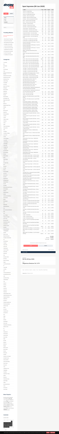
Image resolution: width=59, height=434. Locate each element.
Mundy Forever (5, 310)
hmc (12, 401)
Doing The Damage (6, 216)
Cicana (4, 122)
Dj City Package (5, 171)
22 (11, 425)
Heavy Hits (5, 253)
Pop (4, 330)
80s (4, 64)
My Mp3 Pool (5, 312)
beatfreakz (7, 397)
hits (11, 401)
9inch (4, 71)
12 (7, 424)
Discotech (4, 166)
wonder (8, 409)
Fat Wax (4, 232)
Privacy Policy (41, 269)
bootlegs (4, 398)
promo (8, 405)
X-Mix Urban (5, 389)
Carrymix (4, 115)
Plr (3, 328)
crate (8, 399)
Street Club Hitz (5, 359)
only (11, 403)
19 (7, 425)
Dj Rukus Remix (5, 192)
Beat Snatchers (5, 89)
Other (4, 317)
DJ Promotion (5, 188)
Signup (11, 13)
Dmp (4, 211)
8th (3, 397)
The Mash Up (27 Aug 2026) (8, 51)
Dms (4, 213)
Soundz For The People (7, 356)
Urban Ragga (5, 380)
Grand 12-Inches (5, 249)
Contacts (5, 22)
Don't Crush (5, 218)
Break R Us (5, 112)
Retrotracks (5, 352)
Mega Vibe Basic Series (7, 293)
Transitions (5, 371)
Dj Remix (4, 190)
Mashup (4, 286)
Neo (4, 314)
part (4, 405)
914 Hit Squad (5, 69)
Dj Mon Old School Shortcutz (7, 187)
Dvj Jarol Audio (5, 220)
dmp (4, 401)
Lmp (4, 281)
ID (3, 265)
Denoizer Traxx (5, 162)
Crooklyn (10, 399)
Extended (4, 227)
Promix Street (5, 335)
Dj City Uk (4, 173)
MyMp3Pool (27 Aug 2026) (8, 49)
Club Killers (5, 131)
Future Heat (5, 244)
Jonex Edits (5, 267)
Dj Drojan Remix (5, 180)
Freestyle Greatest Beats (7, 237)
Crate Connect (5, 141)
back (5, 397)
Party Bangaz (5, 321)
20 (8, 425)
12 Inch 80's (5, 62)
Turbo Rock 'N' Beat (6, 373)
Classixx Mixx (5, 127)
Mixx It (4, 307)
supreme (4, 408)
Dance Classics (5, 159)
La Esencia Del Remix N (7, 272)
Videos (4, 382)
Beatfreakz (5, 91)
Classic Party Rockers (6, 126)
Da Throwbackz (5, 152)
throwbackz (9, 408)
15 (11, 424)
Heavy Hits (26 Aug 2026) (8, 40)
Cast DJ (4, 117)
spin (11, 406)
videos (5, 409)
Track (4, 366)
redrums (12, 405)
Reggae (4, 345)
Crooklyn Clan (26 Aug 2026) (8, 47)
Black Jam (5, 103)
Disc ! (4, 164)
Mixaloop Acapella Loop (7, 302)
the (7, 408)
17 (4, 425)
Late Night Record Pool (7, 274)
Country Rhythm (6, 138)
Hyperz (4, 262)
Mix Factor (5, 300)
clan (9, 398)
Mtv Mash (4, 309)
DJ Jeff (4, 183)
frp (8, 401)
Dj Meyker (5, 185)
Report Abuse (45, 269)
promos (10, 405)
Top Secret (5, 364)
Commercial (5, 134)
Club (4, 129)
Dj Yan (4, 199)
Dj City (4, 169)
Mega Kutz (5, 291)
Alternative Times (6, 79)
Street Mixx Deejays (6, 361)
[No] (57, 432)
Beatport (4, 94)
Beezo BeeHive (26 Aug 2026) (8, 42)
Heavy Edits (5, 251)
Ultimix (4, 375)
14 (10, 424)
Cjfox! (4, 124)
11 (5, 424)
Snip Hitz (4, 354)
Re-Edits (4, 340)
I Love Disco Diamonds (6, 263)
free (7, 401)
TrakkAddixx (5, 370)
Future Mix (5, 246)
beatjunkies (11, 397)
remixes (7, 406)
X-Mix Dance (5, 387)
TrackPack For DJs (6, 368)
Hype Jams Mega (6, 260)
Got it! (48, 432)
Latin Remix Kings (6, 277)
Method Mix (5, 298)
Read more (53, 432)
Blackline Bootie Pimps (6, 105)
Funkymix (4, 242)
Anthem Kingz (5, 80)
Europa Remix (5, 223)
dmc (12, 399)
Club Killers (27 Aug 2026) (9, 54)
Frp (3, 239)
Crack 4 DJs (5, 140)
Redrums (4, 342)
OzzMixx (4, 319)
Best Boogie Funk (6, 98)
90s (4, 67)
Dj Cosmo (4, 176)
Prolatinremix (5, 331)
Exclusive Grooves (6, 225)
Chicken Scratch (5, 119)
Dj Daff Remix (5, 178)
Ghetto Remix (5, 248)
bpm (4, 108)
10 (4, 424)
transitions (12, 408)
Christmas (5, 120)
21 (10, 425)
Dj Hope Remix (5, 181)
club (11, 398)
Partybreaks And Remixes (7, 324)
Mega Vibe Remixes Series (7, 295)
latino (10, 402)
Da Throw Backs (5, 150)
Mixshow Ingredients (6, 303)
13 (8, 424)
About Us (30, 269)
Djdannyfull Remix (6, 206)
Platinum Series (5, 326)
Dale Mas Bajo (5, 155)
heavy (10, 401)
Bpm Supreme (5, 110)
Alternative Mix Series (6, 77)
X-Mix (4, 385)
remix (4, 406)
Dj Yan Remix (5, 201)
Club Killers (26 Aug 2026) (8, 44)
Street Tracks (5, 363)
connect (4, 399)
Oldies (4, 316)
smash (10, 406)
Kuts (4, 270)
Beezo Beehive (5, 96)
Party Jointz (5, 323)
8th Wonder (5, 65)
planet (6, 405)
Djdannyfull (5, 204)
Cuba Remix (5, 148)
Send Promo (27, 269)
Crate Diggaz (5, 143)
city (8, 398)
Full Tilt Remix (5, 241)
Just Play (4, 269)
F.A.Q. (5, 19)
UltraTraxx (5, 377)
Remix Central (5, 347)
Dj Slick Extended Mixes (7, 195)
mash (11, 402)
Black (4, 101)
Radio (4, 338)
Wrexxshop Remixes (6, 384)
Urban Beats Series (6, 378)
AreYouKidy (5, 82)
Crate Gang (5, 145)
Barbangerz (5, 87)
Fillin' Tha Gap (5, 234)
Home (5, 17)
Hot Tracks (5, 258)
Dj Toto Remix (5, 197)
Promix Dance (5, 333)
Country (4, 136)
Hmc (4, 255)
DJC (4, 202)
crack (6, 399)
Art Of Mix (5, 84)
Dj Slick (4, 194)
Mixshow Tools (5, 305)
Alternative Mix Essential (7, 75)
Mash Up (4, 284)
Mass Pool (5, 288)
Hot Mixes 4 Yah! (6, 256)
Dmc (4, 208)
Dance (4, 157)
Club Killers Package (6, 133)
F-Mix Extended (5, 230)
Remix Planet (5, 349)
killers (6, 402)
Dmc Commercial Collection (7, 209)
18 (5, 425)
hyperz (4, 402)
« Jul (5, 429)
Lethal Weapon (5, 279)
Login (6, 13)
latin (8, 402)
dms (5, 401)
